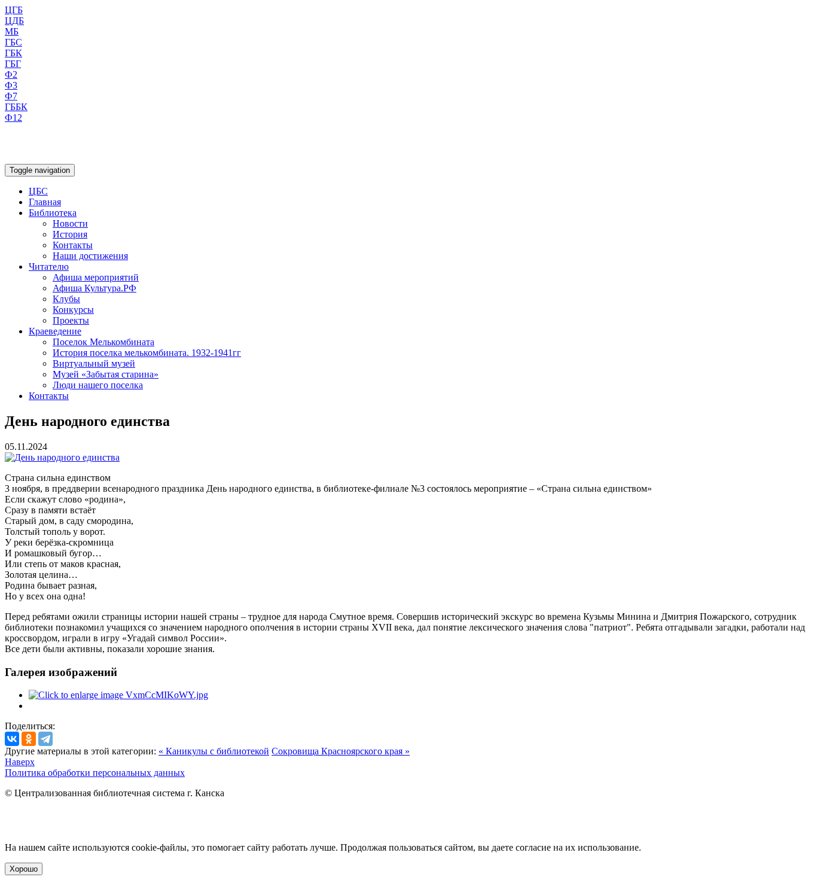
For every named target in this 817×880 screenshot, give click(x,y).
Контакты (73, 245)
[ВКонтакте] (12, 739)
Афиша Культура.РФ (94, 288)
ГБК (13, 53)
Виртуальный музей (94, 363)
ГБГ (13, 64)
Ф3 (11, 85)
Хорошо (24, 868)
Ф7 (11, 96)
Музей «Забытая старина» (105, 374)
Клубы (66, 299)
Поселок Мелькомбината (103, 342)
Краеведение (55, 331)
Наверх (20, 762)
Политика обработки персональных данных (95, 773)
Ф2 (11, 74)
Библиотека (53, 213)
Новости (70, 223)
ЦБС (38, 191)
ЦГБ (14, 10)
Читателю (49, 266)
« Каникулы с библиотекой (213, 751)
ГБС (13, 42)
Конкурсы (73, 310)
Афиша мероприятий (96, 277)
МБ (12, 31)
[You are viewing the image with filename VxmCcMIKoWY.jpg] (118, 695)
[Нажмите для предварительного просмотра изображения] (62, 457)
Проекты (71, 320)
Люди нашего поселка (98, 385)
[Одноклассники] (29, 739)
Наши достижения (90, 256)
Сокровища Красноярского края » (341, 751)
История (70, 234)
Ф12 (13, 117)
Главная (45, 202)
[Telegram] (45, 739)
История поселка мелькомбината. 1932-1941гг (147, 353)
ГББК (16, 107)
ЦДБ (14, 21)
